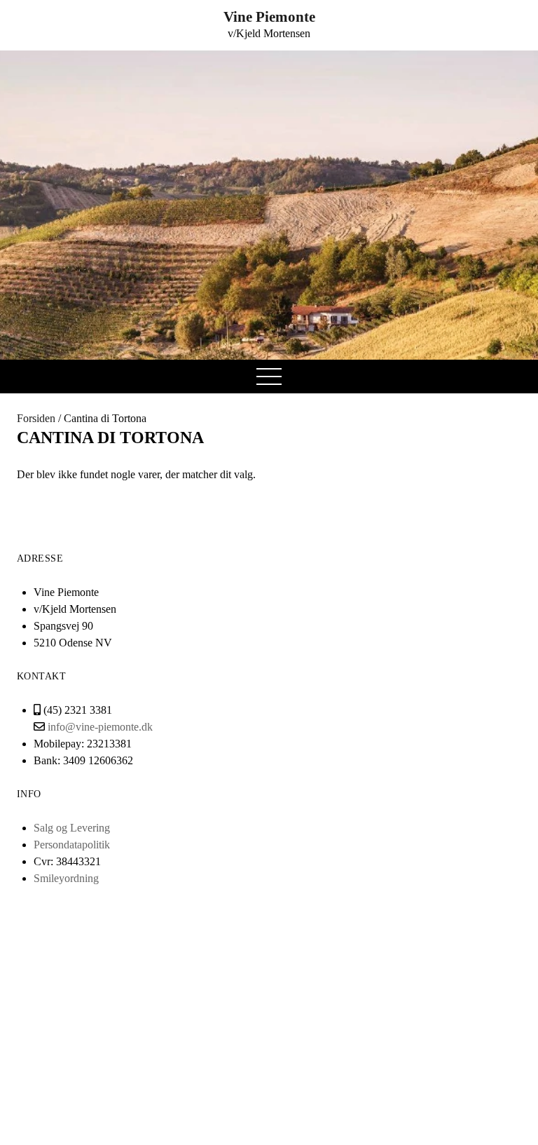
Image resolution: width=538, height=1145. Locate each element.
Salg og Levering (72, 828)
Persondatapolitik (72, 845)
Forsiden (36, 418)
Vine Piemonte (269, 16)
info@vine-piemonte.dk (100, 727)
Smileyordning (66, 878)
